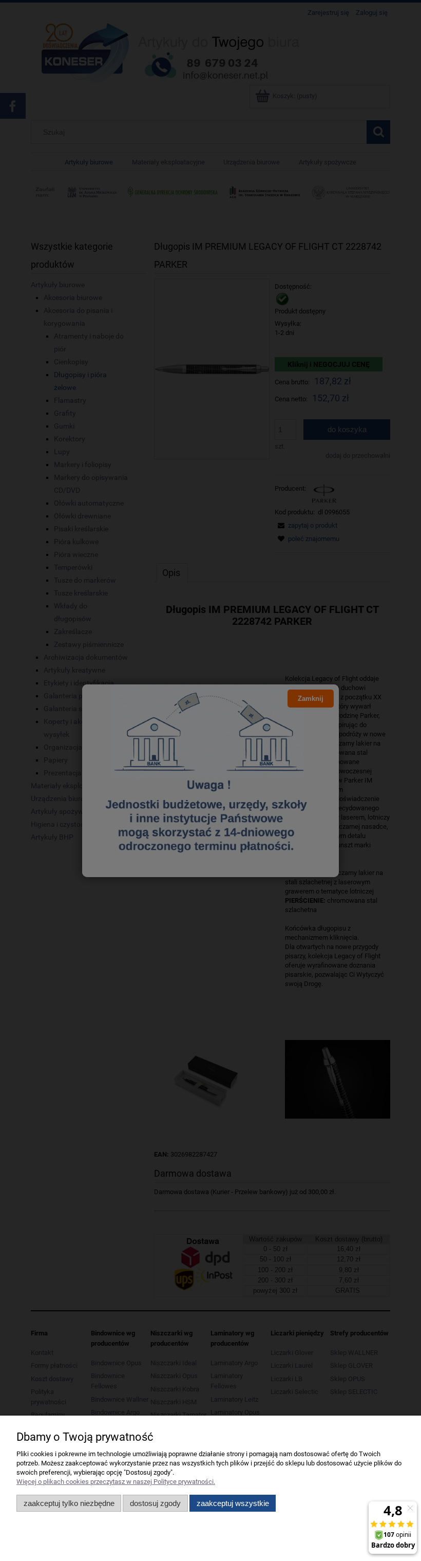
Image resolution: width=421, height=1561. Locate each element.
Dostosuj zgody (155, 1503)
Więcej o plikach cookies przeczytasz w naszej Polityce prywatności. (115, 1481)
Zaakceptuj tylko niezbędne (69, 1503)
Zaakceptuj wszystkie (233, 1503)
